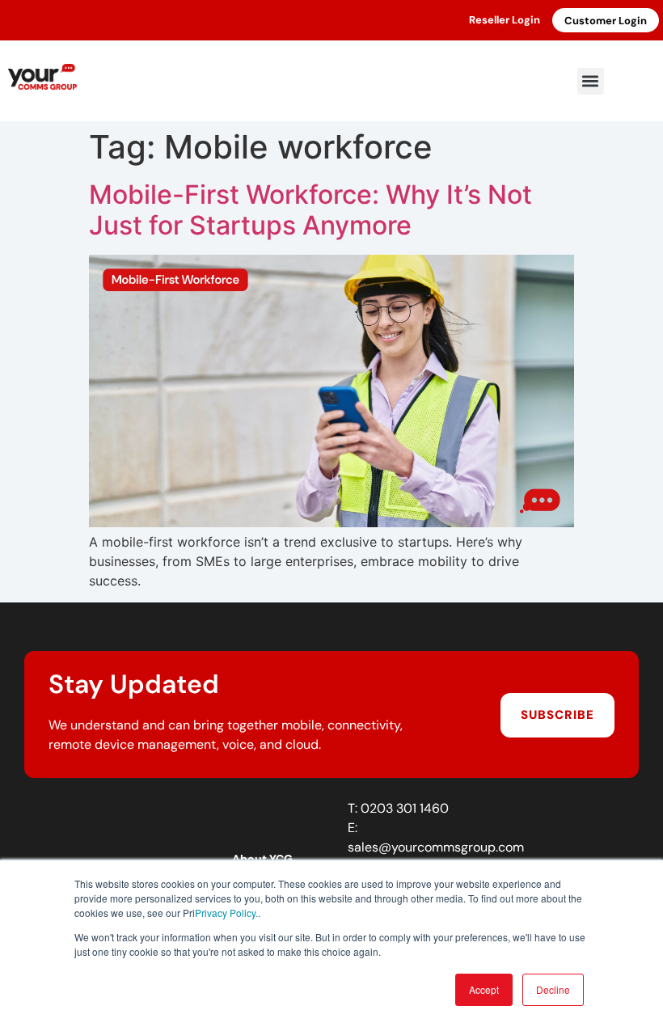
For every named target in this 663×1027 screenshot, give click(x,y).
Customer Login (605, 20)
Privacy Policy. (226, 912)
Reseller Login (504, 20)
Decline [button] (553, 989)
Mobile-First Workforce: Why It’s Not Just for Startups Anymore (310, 210)
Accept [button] (484, 989)
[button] (590, 81)
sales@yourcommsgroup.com (436, 847)
